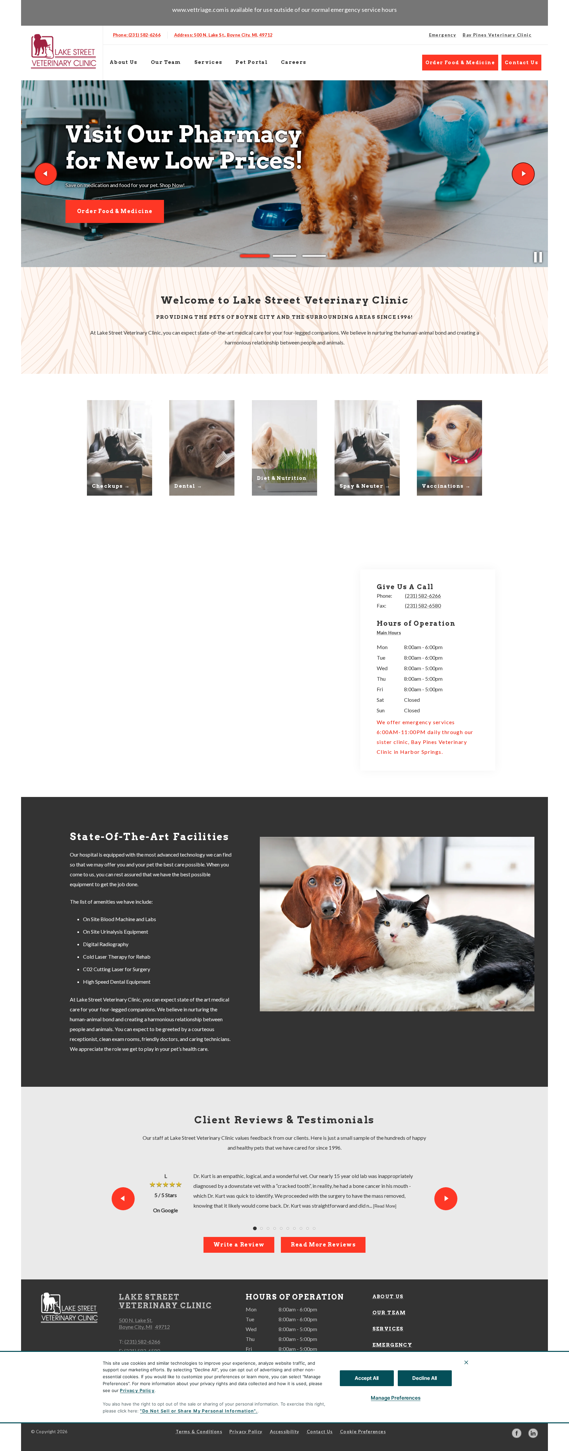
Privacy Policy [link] (246, 1431)
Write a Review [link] (239, 1245)
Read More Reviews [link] (323, 1245)
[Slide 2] (284, 256)
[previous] (45, 173)
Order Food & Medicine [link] (460, 62)
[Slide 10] (314, 1228)
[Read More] (384, 1206)
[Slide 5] (281, 1228)
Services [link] (208, 62)
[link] (63, 51)
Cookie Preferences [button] (363, 1431)
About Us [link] (124, 62)
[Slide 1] (255, 256)
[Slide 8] (301, 1228)
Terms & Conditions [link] (199, 1431)
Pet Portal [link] (251, 62)
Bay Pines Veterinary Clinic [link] (497, 35)
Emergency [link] (442, 35)
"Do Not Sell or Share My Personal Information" (198, 1410)
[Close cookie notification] (466, 1362)
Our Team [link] (166, 62)
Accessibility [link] (285, 1431)
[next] (523, 173)
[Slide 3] (314, 256)
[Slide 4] (274, 1228)
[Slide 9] (307, 1228)
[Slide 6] (287, 1228)
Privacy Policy (137, 1390)
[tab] (390, 634)
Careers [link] (293, 62)
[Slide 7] (294, 1228)
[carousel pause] (538, 257)
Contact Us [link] (521, 62)
